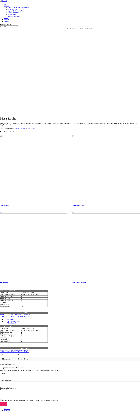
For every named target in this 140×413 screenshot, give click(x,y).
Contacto (6, 21)
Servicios (6, 6)
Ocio (28, 128)
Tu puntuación (5, 388)
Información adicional (13, 321)
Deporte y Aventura (77, 28)
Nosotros (6, 19)
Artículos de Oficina (14, 16)
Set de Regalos (12, 9)
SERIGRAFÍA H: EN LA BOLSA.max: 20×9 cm (15, 314)
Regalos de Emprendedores (16, 11)
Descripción (10, 319)
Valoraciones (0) (11, 323)
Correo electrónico (6, 380)
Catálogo (6, 18)
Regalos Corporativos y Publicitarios (19, 7)
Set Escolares (12, 14)
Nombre (3, 373)
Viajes (32, 128)
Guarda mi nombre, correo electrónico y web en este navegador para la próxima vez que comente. (31, 400)
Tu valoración (4, 390)
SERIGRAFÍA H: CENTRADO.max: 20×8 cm (14, 316)
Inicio (69, 28)
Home (6, 4)
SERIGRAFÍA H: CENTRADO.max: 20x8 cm (14, 352)
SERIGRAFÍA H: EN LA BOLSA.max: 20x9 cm (15, 350)
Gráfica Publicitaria (13, 12)
